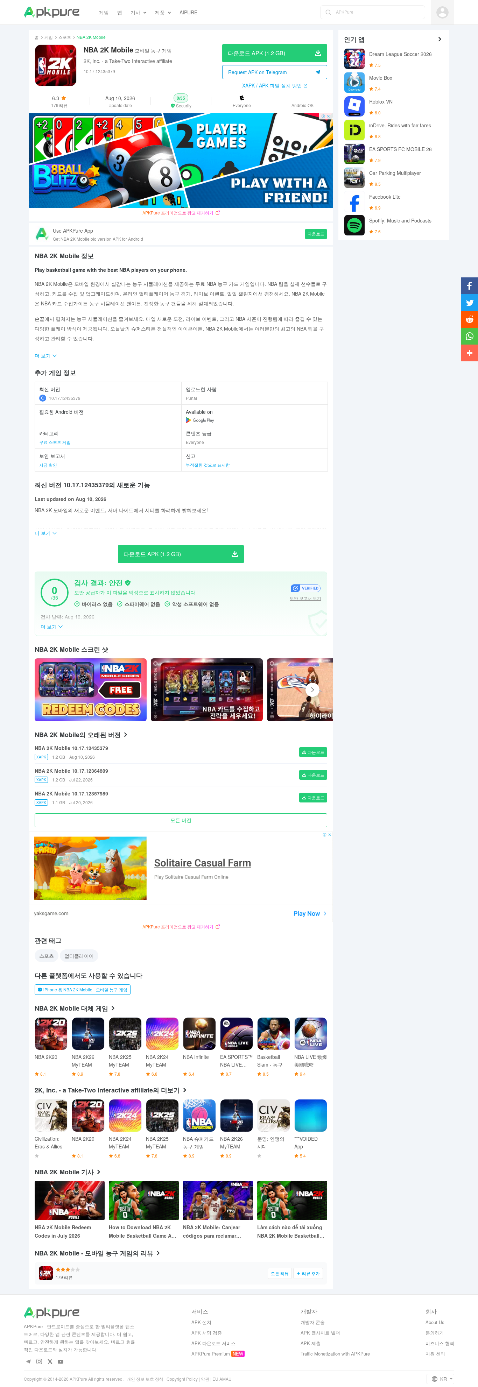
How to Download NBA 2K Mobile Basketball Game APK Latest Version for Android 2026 (143, 1232)
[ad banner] (181, 160)
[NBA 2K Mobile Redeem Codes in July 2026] (70, 1200)
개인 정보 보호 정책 (145, 1379)
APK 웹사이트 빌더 (320, 1332)
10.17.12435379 (64, 398)
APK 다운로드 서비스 (213, 1343)
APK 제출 (311, 1343)
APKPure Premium (210, 1353)
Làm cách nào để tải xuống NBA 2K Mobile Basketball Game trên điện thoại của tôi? (289, 1232)
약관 (205, 1379)
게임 (48, 37)
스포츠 (64, 37)
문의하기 (435, 1332)
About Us (435, 1322)
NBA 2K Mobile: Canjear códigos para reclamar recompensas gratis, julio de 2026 (217, 1232)
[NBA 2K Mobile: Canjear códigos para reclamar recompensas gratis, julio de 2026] (218, 1200)
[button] (181, 101)
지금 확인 (48, 465)
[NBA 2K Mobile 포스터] (207, 689)
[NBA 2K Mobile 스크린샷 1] (323, 689)
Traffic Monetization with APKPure (335, 1353)
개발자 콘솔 (313, 1322)
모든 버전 (180, 819)
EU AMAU (222, 1379)
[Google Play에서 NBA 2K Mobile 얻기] (200, 420)
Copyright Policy (182, 1379)
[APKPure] (51, 12)
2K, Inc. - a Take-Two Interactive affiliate (128, 60)
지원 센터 (435, 1353)
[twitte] (49, 1362)
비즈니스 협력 (440, 1343)
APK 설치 (201, 1322)
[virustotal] (127, 582)
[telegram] (28, 1362)
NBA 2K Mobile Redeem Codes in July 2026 (63, 1231)
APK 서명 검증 (206, 1332)
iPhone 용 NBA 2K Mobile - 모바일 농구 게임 (85, 989)
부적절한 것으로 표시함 (208, 465)
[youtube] (60, 1362)
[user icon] (442, 12)
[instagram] (39, 1362)
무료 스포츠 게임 (55, 442)
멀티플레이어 (79, 955)
